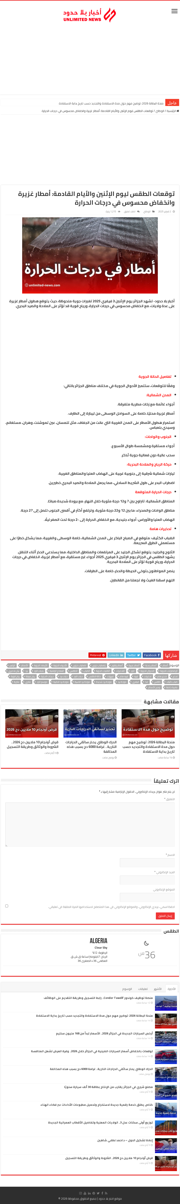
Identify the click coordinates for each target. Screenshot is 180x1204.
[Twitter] (98, 1193)
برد (26, 671)
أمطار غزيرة (134, 665)
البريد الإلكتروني (164, 872)
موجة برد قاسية (82, 682)
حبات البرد (78, 676)
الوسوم (127, 988)
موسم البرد (42, 682)
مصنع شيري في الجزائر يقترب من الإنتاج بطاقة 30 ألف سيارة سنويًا (108, 1086)
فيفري (135, 682)
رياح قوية (15, 676)
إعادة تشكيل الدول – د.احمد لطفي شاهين (125, 1140)
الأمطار (24, 665)
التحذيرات (120, 671)
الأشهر (158, 988)
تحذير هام (162, 676)
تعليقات (143, 988)
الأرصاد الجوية (40, 665)
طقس (157, 682)
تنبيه (136, 676)
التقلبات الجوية (103, 671)
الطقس (73, 671)
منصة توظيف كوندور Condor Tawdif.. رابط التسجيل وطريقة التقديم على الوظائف (98, 997)
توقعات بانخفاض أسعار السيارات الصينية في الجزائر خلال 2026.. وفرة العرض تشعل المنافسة (92, 1051)
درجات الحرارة (47, 676)
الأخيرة (172, 988)
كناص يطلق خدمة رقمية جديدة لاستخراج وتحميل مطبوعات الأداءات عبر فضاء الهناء (96, 1104)
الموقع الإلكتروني (164, 889)
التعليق (169, 799)
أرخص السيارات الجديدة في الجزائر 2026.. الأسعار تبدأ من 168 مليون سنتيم (120, 103)
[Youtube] (85, 1193)
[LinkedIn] (89, 1193)
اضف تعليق (129, 211)
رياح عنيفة (30, 676)
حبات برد (64, 676)
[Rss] (106, 1193)
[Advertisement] (90, 59)
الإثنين (12, 665)
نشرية (16, 682)
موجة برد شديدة (104, 682)
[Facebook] (102, 1193)
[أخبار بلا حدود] (90, 14)
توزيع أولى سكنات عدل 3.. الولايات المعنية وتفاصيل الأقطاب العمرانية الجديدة (100, 1122)
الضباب (86, 671)
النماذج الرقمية (57, 671)
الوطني (159, 110)
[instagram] (80, 1193)
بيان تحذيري (13, 671)
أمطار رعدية (151, 665)
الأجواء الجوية (60, 665)
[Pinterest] (93, 1193)
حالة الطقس (95, 676)
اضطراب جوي (79, 665)
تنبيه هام (124, 676)
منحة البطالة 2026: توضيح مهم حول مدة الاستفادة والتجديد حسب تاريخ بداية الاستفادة (148, 747)
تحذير (175, 676)
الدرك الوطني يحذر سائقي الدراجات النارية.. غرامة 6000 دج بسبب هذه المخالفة (91, 747)
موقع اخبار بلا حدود (110, 1198)
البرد (133, 671)
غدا (146, 682)
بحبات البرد (39, 671)
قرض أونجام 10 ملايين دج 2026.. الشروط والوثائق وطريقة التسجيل (32, 744)
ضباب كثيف (172, 682)
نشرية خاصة (172, 687)
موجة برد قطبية (61, 682)
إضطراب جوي (99, 665)
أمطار (165, 665)
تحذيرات (147, 676)
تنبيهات (110, 676)
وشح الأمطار (154, 687)
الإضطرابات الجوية (169, 671)
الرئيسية (171, 110)
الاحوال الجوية (147, 671)
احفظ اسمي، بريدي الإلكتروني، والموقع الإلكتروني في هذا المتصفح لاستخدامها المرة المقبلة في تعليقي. (111, 906)
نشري (28, 682)
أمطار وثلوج (117, 665)
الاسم (170, 854)
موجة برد (122, 682)
